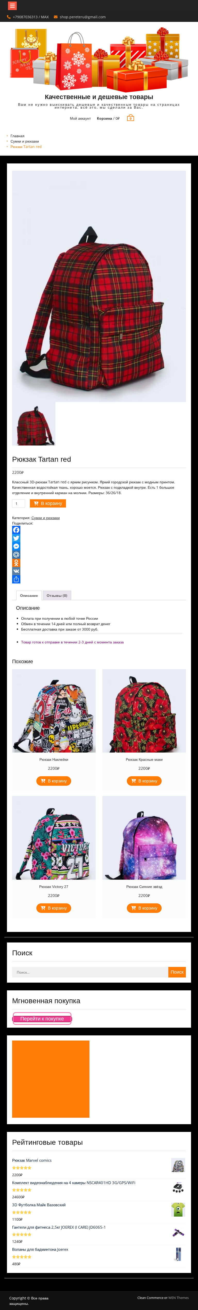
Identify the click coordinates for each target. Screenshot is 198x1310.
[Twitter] (99, 538)
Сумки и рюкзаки (25, 141)
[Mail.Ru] (99, 555)
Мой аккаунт (80, 118)
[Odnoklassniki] (99, 563)
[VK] (99, 571)
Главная (17, 135)
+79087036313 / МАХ (31, 16)
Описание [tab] (29, 595)
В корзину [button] (57, 781)
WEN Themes (178, 1297)
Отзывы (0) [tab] (57, 595)
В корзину (51, 503)
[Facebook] (99, 530)
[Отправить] (99, 579)
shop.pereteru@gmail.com (83, 16)
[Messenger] (99, 546)
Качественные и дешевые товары (99, 96)
